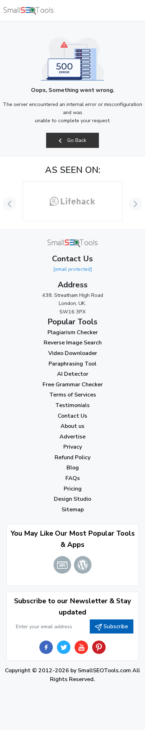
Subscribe (115, 626)
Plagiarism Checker (73, 332)
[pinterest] (99, 647)
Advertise (72, 437)
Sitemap (73, 509)
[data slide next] (135, 204)
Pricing (73, 489)
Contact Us (72, 416)
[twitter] (63, 647)
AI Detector (72, 374)
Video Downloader (72, 353)
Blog (73, 468)
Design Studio (72, 499)
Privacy (72, 447)
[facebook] (46, 647)
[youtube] (81, 647)
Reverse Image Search (73, 343)
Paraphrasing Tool (72, 364)
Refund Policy (72, 457)
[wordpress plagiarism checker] (83, 565)
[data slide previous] (9, 204)
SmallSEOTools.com (104, 670)
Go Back (76, 140)
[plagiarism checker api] (62, 565)
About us (72, 426)
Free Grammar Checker (73, 384)
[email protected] (72, 269)
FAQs (72, 478)
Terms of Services (72, 395)
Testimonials (72, 405)
